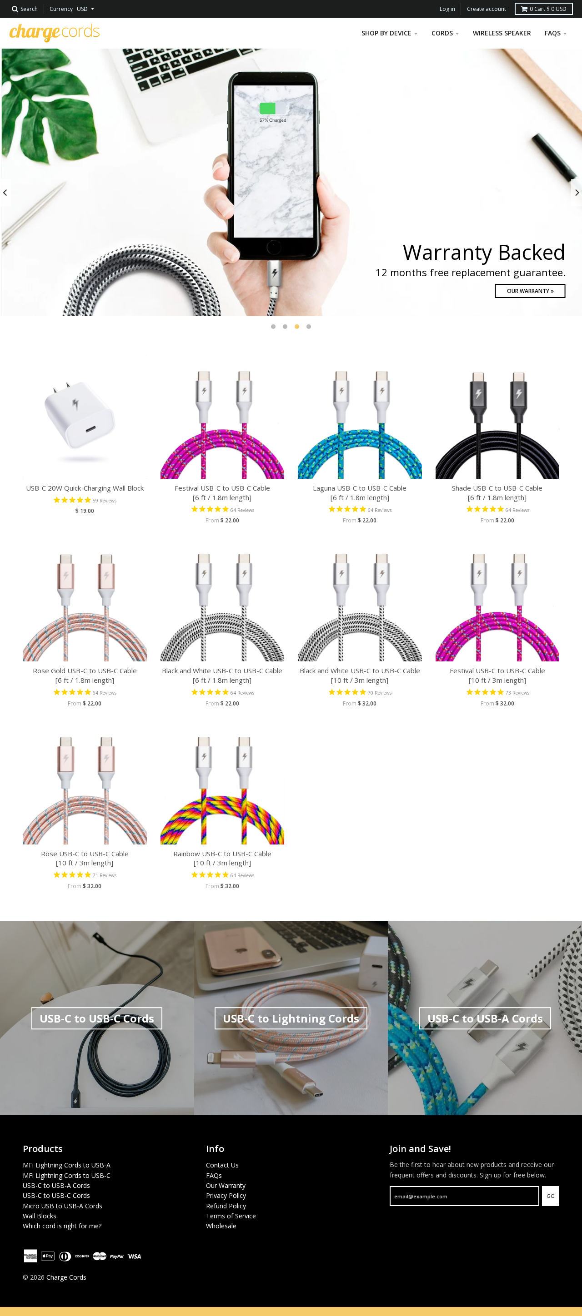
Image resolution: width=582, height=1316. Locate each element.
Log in (447, 9)
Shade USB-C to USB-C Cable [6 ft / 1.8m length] (497, 492)
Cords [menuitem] (442, 33)
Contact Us (222, 1165)
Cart (548, 9)
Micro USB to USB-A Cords (62, 1206)
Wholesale (221, 1226)
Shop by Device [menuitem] (386, 33)
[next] (576, 192)
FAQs (214, 1175)
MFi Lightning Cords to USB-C (66, 1175)
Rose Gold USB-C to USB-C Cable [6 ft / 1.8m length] (85, 675)
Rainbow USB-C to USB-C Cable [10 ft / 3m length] (222, 858)
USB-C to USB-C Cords (56, 1195)
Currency (61, 9)
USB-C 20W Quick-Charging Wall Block (85, 487)
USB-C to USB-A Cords (56, 1185)
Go (551, 1195)
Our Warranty (226, 1185)
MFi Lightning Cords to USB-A (66, 1165)
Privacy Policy (226, 1195)
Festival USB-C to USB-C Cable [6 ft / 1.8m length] (222, 492)
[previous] (5, 192)
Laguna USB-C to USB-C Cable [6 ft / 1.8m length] (359, 492)
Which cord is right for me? (62, 1226)
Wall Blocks (39, 1216)
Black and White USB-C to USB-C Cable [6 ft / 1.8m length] (222, 675)
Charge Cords (66, 1277)
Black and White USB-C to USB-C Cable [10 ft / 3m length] (360, 675)
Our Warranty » (528, 291)
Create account (486, 9)
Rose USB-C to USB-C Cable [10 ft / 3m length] (85, 858)
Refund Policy (226, 1206)
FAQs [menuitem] (553, 33)
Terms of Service (231, 1216)
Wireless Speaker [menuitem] (502, 33)
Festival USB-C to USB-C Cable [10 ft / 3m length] (497, 675)
